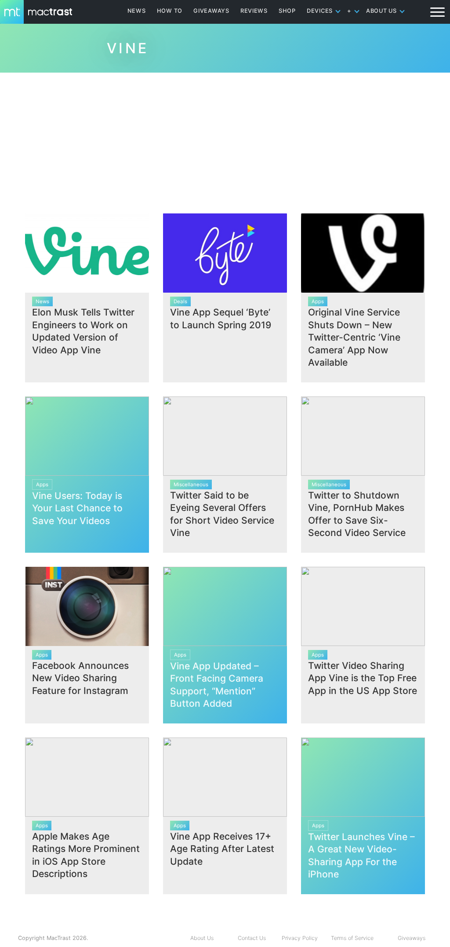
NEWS (136, 10)
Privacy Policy (300, 938)
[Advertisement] (225, 139)
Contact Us (252, 938)
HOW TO (169, 10)
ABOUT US (381, 10)
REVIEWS (254, 10)
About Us (202, 938)
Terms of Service (352, 938)
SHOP (287, 10)
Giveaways (411, 938)
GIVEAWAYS (211, 10)
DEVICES (320, 10)
